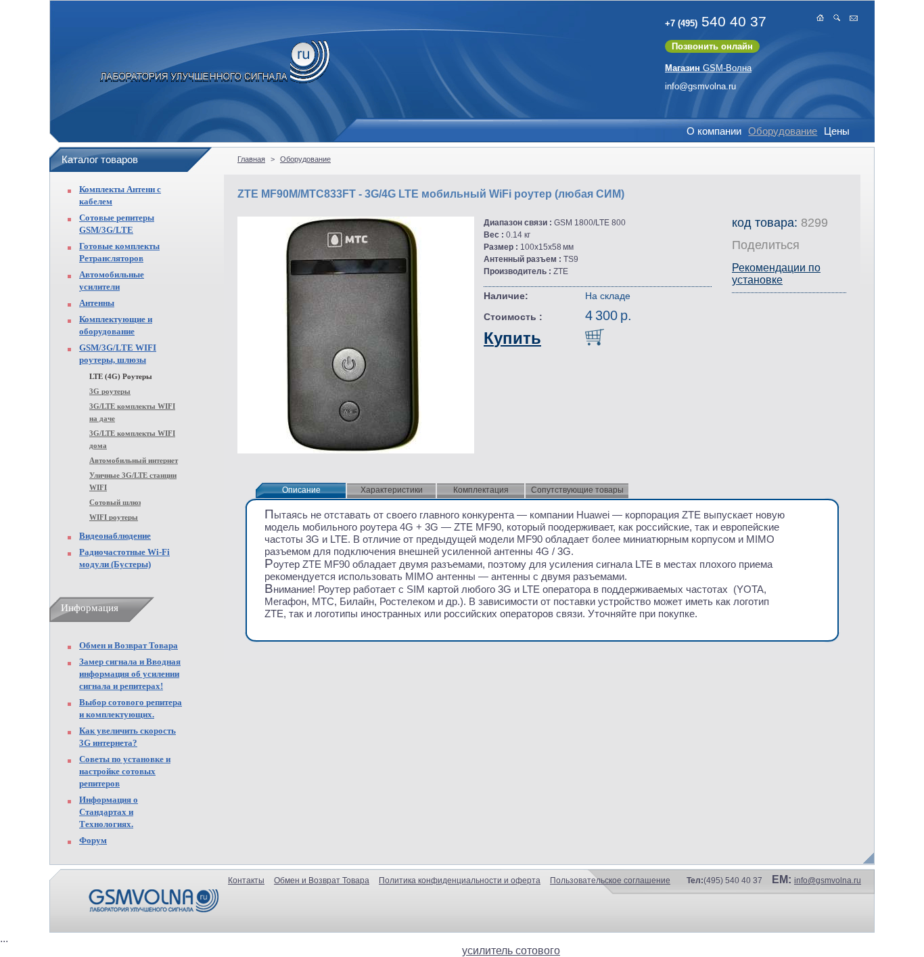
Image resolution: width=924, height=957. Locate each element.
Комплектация (481, 490)
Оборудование (782, 131)
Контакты (246, 880)
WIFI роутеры (113, 517)
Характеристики (392, 490)
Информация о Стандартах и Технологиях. (108, 812)
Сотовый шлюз (115, 502)
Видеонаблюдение (115, 536)
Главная (251, 159)
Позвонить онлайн (712, 46)
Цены (837, 131)
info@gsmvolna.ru (700, 86)
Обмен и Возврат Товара (128, 645)
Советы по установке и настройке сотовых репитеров (124, 771)
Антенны (96, 303)
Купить (512, 338)
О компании (714, 131)
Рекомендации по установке (776, 274)
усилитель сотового (511, 950)
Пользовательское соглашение (610, 880)
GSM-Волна (708, 68)
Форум (93, 840)
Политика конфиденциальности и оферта (459, 880)
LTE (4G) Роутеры (120, 376)
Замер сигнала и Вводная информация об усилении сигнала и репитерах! (130, 673)
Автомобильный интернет (133, 460)
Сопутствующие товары (577, 490)
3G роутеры (110, 391)
